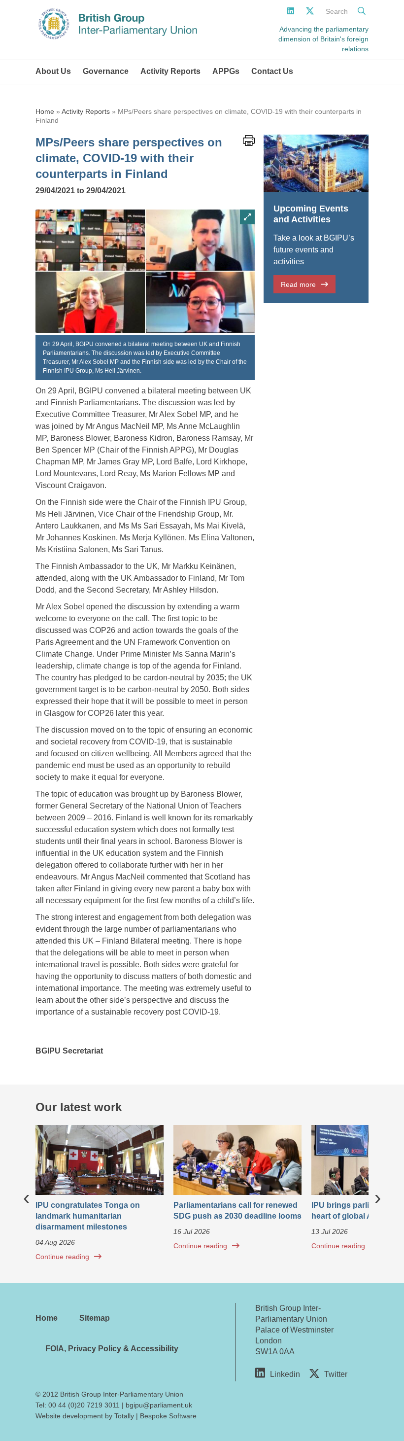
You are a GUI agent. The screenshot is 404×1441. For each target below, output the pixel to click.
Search (337, 11)
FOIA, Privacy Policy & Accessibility (111, 1348)
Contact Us (272, 71)
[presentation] (26, 1197)
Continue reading (62, 1257)
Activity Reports (170, 71)
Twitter (335, 1374)
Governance (106, 71)
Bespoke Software (168, 1416)
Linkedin (285, 1374)
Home (44, 111)
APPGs (225, 71)
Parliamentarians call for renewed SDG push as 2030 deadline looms (237, 1210)
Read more (298, 284)
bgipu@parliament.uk (159, 1405)
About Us (53, 71)
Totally (124, 1416)
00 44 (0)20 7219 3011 (84, 1405)
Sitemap (94, 1318)
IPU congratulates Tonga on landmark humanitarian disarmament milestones (87, 1216)
